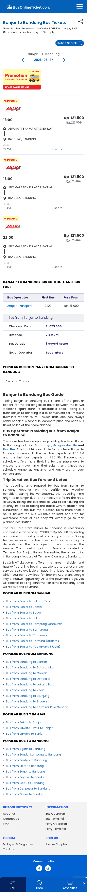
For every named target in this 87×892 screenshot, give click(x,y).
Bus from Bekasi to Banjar (24, 722)
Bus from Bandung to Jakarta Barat (31, 684)
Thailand (9, 849)
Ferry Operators (57, 824)
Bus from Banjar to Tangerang (27, 635)
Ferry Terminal (56, 829)
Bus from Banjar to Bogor (23, 613)
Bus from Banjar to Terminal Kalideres (32, 641)
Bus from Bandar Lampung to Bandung (33, 754)
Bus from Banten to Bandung (26, 760)
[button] (22, 79)
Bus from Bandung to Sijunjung (27, 696)
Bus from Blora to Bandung (25, 766)
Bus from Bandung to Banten (26, 662)
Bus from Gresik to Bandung (25, 794)
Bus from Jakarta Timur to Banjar (29, 728)
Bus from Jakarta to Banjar (25, 734)
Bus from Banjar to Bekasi (24, 607)
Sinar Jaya (43, 445)
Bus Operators (56, 814)
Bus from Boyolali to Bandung (26, 777)
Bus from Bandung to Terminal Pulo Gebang (37, 707)
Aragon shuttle (65, 445)
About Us (9, 814)
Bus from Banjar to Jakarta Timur (29, 601)
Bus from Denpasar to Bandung (28, 788)
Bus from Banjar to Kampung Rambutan (34, 624)
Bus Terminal (55, 819)
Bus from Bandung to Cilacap (27, 673)
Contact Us (11, 819)
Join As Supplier (56, 844)
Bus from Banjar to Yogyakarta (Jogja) (33, 647)
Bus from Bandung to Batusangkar (30, 667)
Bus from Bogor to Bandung (25, 771)
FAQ (6, 824)
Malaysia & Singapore (18, 844)
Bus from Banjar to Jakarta (25, 618)
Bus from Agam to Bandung (25, 749)
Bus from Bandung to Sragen (26, 701)
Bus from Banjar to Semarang (27, 630)
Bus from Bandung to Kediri (25, 690)
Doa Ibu (9, 449)
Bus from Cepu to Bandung (25, 783)
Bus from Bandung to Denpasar (28, 679)
